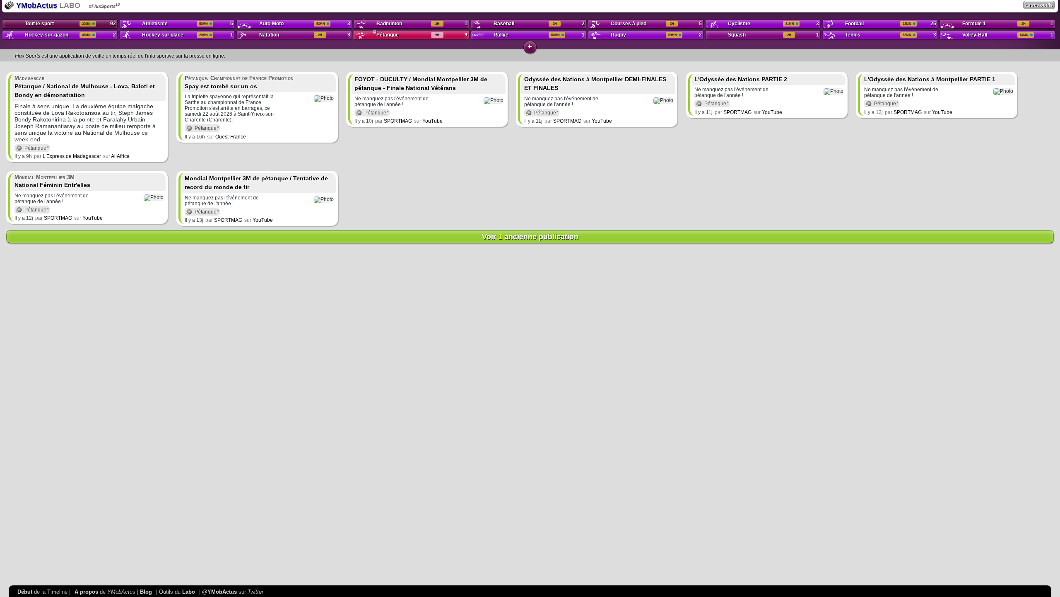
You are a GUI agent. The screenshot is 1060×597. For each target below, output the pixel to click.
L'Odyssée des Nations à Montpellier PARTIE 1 (929, 79)
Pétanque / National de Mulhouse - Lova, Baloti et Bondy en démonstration (84, 86)
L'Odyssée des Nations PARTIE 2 (740, 79)
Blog (146, 592)
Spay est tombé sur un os (239, 82)
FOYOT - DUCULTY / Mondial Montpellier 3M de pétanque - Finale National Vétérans (420, 84)
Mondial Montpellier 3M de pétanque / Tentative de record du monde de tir (256, 183)
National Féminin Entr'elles (52, 181)
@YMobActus (219, 592)
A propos (86, 592)
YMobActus (35, 5)
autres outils (1039, 4)
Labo (188, 592)
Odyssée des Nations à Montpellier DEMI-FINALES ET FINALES (595, 84)
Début (24, 592)
